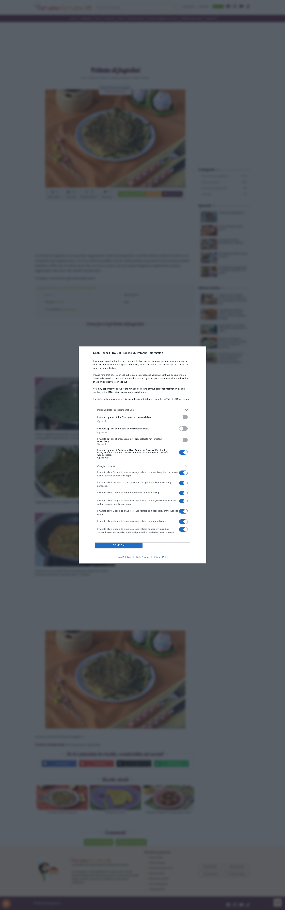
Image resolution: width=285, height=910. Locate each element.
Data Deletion (124, 557)
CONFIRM (119, 545)
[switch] (183, 417)
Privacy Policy (161, 557)
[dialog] (142, 455)
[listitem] (142, 410)
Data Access (142, 557)
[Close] (199, 353)
